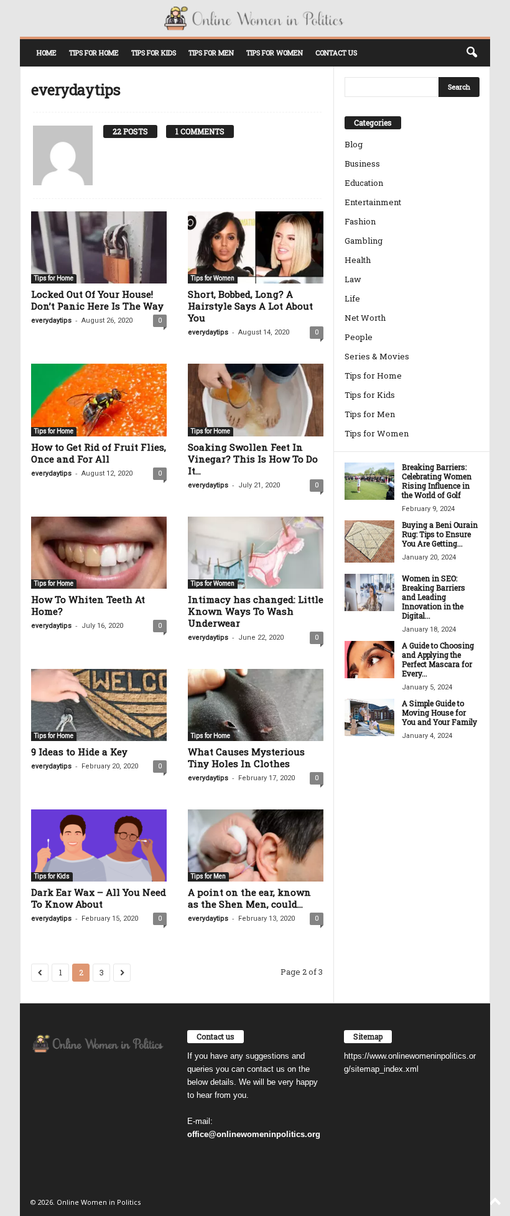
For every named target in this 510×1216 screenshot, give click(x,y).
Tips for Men (211, 52)
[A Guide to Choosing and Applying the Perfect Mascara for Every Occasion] (369, 659)
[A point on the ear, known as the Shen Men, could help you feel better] (255, 845)
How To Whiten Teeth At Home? (88, 605)
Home (47, 52)
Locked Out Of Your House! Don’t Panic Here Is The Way (97, 300)
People (359, 337)
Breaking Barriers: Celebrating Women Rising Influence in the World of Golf (436, 481)
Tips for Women (274, 52)
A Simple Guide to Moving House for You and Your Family (439, 712)
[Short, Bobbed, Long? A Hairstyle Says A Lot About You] (255, 247)
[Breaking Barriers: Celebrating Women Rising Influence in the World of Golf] (369, 481)
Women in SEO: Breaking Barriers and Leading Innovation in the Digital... (433, 596)
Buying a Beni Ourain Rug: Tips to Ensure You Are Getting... (440, 534)
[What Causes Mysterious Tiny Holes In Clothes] (255, 705)
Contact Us (336, 52)
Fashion (360, 221)
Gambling (363, 240)
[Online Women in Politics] (255, 18)
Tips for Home (94, 52)
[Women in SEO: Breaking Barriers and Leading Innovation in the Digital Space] (369, 592)
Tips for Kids (153, 52)
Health (358, 259)
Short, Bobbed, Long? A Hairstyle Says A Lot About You (250, 306)
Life (352, 298)
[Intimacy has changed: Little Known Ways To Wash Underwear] (255, 553)
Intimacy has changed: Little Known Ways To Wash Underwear (255, 611)
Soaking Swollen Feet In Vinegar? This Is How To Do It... (253, 459)
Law (353, 279)
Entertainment (373, 202)
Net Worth (365, 317)
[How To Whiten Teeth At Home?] (99, 553)
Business (362, 163)
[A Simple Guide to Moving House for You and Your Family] (369, 717)
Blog (354, 144)
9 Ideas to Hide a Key (79, 751)
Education (364, 182)
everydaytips (51, 320)
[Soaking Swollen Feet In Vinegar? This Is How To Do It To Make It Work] (255, 400)
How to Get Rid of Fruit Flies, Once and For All (98, 453)
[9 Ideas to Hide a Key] (99, 705)
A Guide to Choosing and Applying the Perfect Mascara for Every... (438, 659)
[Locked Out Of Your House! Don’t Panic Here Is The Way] (99, 247)
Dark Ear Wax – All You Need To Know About (98, 898)
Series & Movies (377, 356)
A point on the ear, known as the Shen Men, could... (249, 898)
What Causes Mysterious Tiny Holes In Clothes (246, 757)
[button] (471, 53)
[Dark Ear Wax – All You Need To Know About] (99, 845)
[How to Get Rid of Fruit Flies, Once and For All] (99, 400)
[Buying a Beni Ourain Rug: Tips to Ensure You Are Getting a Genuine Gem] (369, 541)
